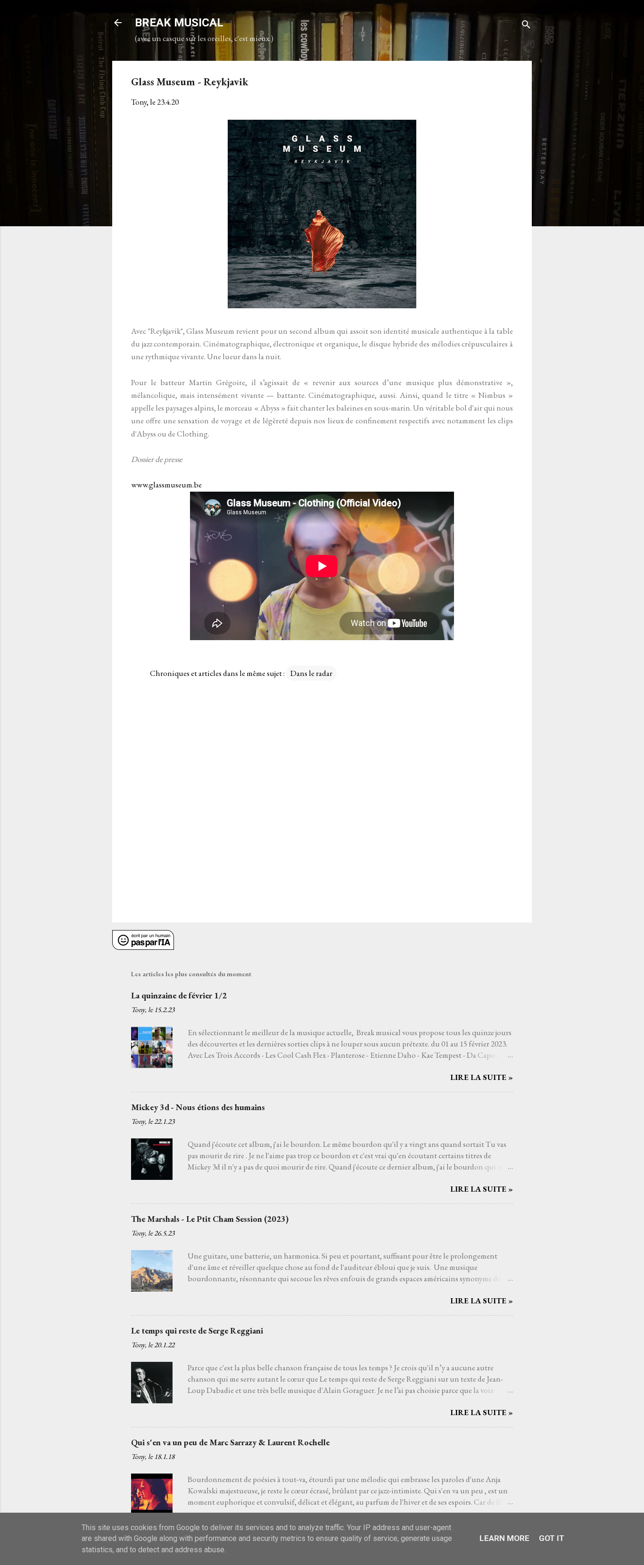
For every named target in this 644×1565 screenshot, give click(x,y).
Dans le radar (311, 673)
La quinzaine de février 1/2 (179, 995)
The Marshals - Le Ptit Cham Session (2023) (210, 1218)
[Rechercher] (526, 25)
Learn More (504, 1538)
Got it (551, 1538)
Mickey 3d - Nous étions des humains (198, 1107)
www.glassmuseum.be (166, 484)
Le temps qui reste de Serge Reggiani (197, 1330)
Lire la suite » (481, 1077)
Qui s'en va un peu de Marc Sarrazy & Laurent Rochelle (230, 1442)
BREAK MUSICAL (179, 22)
